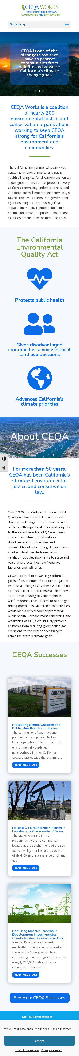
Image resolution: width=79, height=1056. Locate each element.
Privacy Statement (51, 1050)
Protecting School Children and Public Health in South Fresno (36, 727)
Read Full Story (25, 765)
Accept (39, 1041)
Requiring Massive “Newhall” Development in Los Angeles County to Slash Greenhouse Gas (37, 934)
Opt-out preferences (27, 1050)
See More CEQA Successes (39, 998)
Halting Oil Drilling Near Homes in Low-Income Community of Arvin (38, 830)
